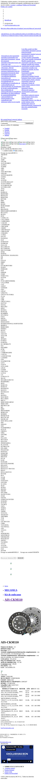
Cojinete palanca (30, 85)
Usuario (13, 121)
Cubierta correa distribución (27, 102)
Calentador (32, 50)
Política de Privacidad (29, 5)
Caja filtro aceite (26, 49)
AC (8, 34)
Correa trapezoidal (27, 99)
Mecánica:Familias (17, 28)
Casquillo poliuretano (26, 75)
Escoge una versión (26, 552)
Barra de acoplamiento (6, 78)
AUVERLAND (22, 35)
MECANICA (11, 590)
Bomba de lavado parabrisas (11, 87)
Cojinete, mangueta (25, 87)
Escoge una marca (6, 153)
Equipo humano (9, 770)
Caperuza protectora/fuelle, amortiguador (31, 52)
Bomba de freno (12, 86)
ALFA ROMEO (29, 34)
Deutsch (7, 132)
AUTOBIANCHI (11, 35)
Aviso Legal (8, 772)
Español (7, 128)
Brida (11, 95)
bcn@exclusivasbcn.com (12, 25)
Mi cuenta (4, 119)
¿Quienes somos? (10, 768)
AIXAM (21, 34)
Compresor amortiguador (27, 90)
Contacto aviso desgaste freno (30, 96)
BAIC (32, 35)
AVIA (29, 35)
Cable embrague (6, 101)
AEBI (17, 34)
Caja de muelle (15, 102)
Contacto (14, 119)
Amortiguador (6, 66)
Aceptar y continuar (16, 5)
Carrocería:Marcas (28, 28)
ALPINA (37, 34)
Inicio (6, 586)
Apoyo (10, 69)
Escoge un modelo (6, 552)
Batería (11, 79)
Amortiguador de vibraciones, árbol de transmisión (11, 67)
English (7, 130)
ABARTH (4, 34)
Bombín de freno (12, 91)
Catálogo (19, 119)
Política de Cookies (6, 6)
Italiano (7, 135)
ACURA (12, 34)
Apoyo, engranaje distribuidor (9, 70)
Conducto (31, 95)
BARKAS (37, 35)
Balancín (8, 76)
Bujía (6, 100)
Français (7, 133)
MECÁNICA (19, 151)
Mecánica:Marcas (6, 28)
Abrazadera (4, 56)
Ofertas (9, 119)
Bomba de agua (9, 83)
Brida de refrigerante (7, 97)
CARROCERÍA (8, 151)
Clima (29, 78)
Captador (32, 54)
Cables (9, 102)
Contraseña (4, 123)
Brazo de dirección (10, 93)
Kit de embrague (13, 594)
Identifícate (8, 20)
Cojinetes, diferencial (27, 89)
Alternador (11, 62)
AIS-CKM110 (14, 599)
